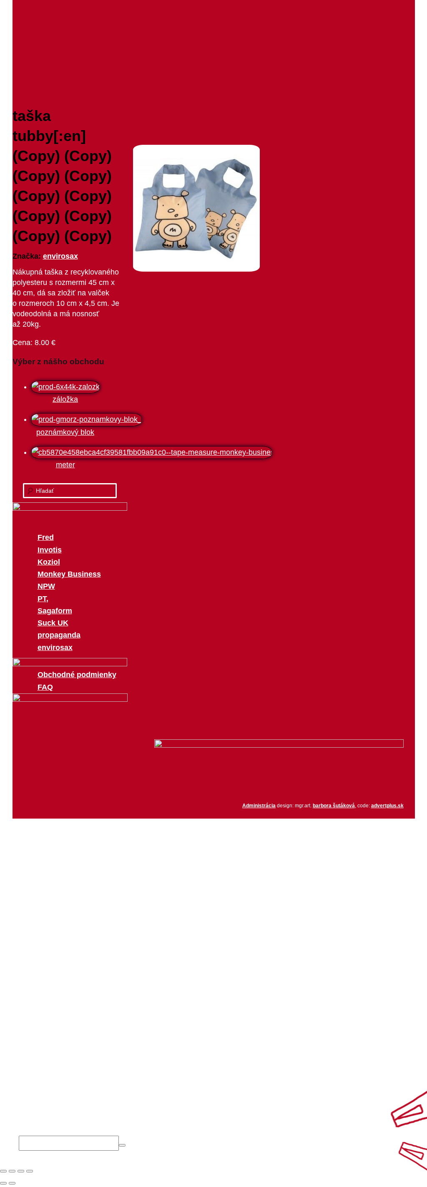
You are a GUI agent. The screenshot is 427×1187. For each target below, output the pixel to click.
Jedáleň (51, 1032)
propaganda (59, 635)
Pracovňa (53, 1044)
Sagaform (55, 611)
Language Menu (46, 1093)
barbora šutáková (334, 806)
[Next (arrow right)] (12, 1183)
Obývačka (54, 1007)
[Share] (12, 1171)
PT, (43, 599)
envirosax (60, 256)
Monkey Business (69, 574)
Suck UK (53, 623)
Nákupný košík (43, 836)
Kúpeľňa (51, 1056)
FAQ (45, 687)
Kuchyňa (52, 1020)
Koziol (49, 562)
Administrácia (259, 806)
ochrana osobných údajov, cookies (76, 1117)
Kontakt (317, 25)
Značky (256, 25)
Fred (46, 537)
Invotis (50, 550)
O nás (155, 25)
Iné (43, 1068)
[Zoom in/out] (29, 1171)
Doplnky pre (39, 995)
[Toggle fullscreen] (21, 1171)
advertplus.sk (387, 806)
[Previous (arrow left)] (3, 1183)
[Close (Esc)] (3, 1171)
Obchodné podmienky (77, 674)
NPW (46, 586)
